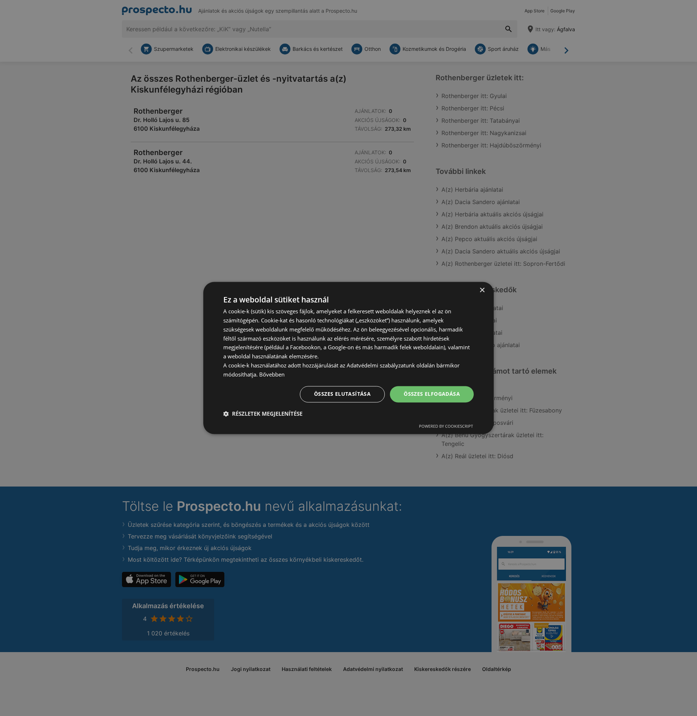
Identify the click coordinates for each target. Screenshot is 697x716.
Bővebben (272, 374)
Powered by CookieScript (446, 426)
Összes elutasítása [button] (342, 394)
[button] (262, 414)
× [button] (482, 290)
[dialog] (348, 358)
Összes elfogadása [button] (432, 394)
